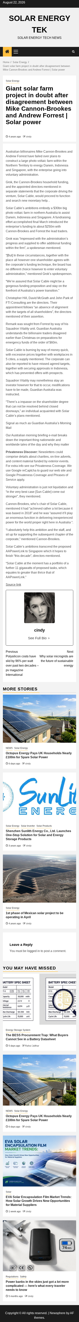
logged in (33, 951)
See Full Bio (37, 638)
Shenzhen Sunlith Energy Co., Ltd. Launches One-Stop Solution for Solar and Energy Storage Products (38, 835)
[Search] (73, 51)
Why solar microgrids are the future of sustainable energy (56, 658)
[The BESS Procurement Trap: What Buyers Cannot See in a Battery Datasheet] (39, 999)
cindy (28, 136)
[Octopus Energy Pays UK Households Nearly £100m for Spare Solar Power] (39, 719)
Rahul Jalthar (32, 1045)
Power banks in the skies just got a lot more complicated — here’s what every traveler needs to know (37, 1285)
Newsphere (57, 1313)
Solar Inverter (28, 826)
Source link (13, 584)
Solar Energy (12, 81)
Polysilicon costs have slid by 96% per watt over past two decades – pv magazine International (22, 663)
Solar (8, 1192)
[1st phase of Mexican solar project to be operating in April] (39, 879)
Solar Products (44, 826)
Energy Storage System (18, 1030)
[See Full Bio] (49, 638)
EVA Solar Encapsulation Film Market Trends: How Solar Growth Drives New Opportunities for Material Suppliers (39, 1201)
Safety (23, 1276)
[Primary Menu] (17, 52)
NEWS (9, 748)
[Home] (7, 51)
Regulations (12, 1276)
